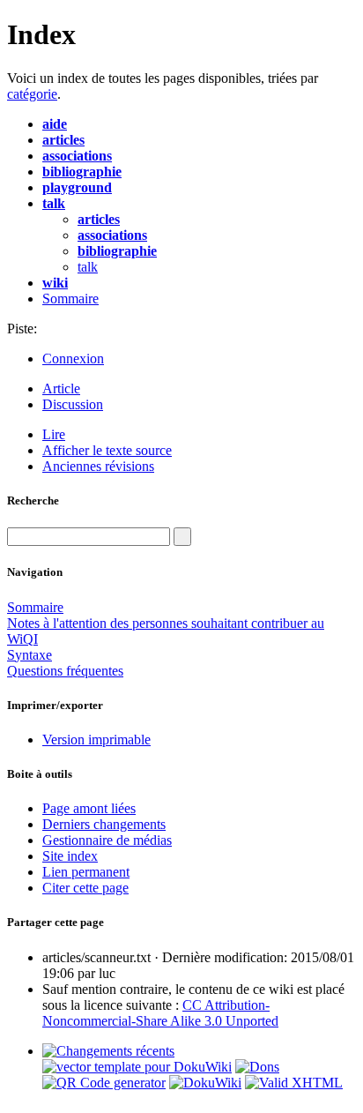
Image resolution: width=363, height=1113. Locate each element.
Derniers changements (104, 824)
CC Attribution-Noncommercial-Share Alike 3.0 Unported (160, 1012)
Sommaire (70, 298)
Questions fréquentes (65, 670)
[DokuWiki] (205, 1082)
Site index (70, 855)
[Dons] (257, 1066)
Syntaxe (29, 654)
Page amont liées (89, 808)
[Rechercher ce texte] (182, 536)
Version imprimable (96, 739)
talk (88, 266)
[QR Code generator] (104, 1082)
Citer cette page (85, 887)
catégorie (32, 93)
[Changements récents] (108, 1050)
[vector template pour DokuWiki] (137, 1066)
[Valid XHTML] (294, 1082)
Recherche (33, 500)
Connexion (73, 358)
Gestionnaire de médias (107, 840)
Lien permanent (86, 871)
